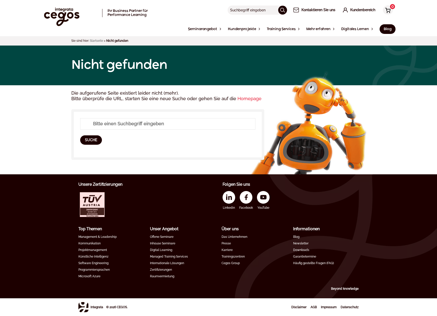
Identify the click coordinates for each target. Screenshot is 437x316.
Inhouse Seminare (162, 243)
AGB (314, 307)
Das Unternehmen (234, 237)
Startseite (96, 41)
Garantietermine (304, 256)
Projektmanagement (92, 250)
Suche (91, 140)
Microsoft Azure (89, 276)
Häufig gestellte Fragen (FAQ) (313, 263)
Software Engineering (93, 263)
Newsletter (301, 243)
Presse (226, 243)
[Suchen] (282, 10)
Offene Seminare (161, 237)
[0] (386, 10)
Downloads (301, 250)
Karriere (227, 250)
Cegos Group (231, 263)
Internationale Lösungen (167, 263)
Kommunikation (89, 243)
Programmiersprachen (94, 269)
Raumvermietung (162, 276)
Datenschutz (350, 307)
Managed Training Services (169, 256)
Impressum (329, 307)
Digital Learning (161, 250)
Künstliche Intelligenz (93, 256)
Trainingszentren (233, 256)
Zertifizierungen (161, 269)
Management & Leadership (97, 237)
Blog (296, 237)
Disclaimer (299, 307)
